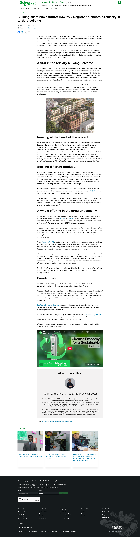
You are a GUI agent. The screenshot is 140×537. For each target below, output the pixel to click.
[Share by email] (29, 32)
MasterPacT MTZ (48, 242)
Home (19, 8)
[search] (119, 2)
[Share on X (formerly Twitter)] (25, 32)
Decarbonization (55, 421)
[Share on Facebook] (19, 32)
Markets (57, 5)
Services (23, 8)
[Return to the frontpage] (28, 3)
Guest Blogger (32, 28)
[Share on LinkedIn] (22, 32)
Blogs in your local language (81, 5)
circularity (45, 421)
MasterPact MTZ (68, 421)
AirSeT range (94, 191)
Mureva (62, 218)
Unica (71, 218)
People (65, 5)
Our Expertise (47, 5)
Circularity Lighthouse (93, 314)
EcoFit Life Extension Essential (48, 305)
